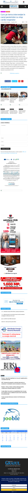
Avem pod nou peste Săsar (11, 321)
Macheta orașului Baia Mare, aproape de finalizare (14, 311)
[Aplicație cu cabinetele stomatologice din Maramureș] (23, 95)
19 (10, 439)
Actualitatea (3, 11)
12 (10, 437)
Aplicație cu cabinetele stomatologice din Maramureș (23, 99)
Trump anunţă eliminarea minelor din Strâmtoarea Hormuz (13, 397)
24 (2, 440)
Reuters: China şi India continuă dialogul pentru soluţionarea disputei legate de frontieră (12, 387)
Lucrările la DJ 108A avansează (10, 318)
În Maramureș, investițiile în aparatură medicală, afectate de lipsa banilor (5, 112)
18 (6, 439)
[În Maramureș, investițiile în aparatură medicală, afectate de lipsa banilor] (5, 107)
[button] (26, 6)
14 (17, 437)
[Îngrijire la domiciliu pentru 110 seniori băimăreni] (23, 107)
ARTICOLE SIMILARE (5, 87)
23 (25, 439)
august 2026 (14, 431)
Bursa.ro (2, 375)
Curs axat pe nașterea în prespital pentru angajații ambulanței (5, 99)
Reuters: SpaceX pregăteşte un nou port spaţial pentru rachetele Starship (14, 379)
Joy (2, 318)
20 (14, 439)
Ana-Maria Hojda (6, 22)
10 (2, 437)
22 (21, 439)
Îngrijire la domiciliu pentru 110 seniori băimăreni (22, 112)
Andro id (3, 321)
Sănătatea (8, 11)
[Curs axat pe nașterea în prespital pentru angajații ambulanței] (5, 95)
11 (6, 437)
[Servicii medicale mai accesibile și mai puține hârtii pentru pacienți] (14, 107)
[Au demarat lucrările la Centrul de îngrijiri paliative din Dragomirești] (14, 95)
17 (2, 439)
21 (17, 439)
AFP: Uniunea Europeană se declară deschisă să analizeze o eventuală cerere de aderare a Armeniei (13, 383)
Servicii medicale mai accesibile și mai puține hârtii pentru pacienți (14, 112)
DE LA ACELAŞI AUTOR (6, 89)
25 (6, 440)
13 (14, 437)
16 (25, 437)
